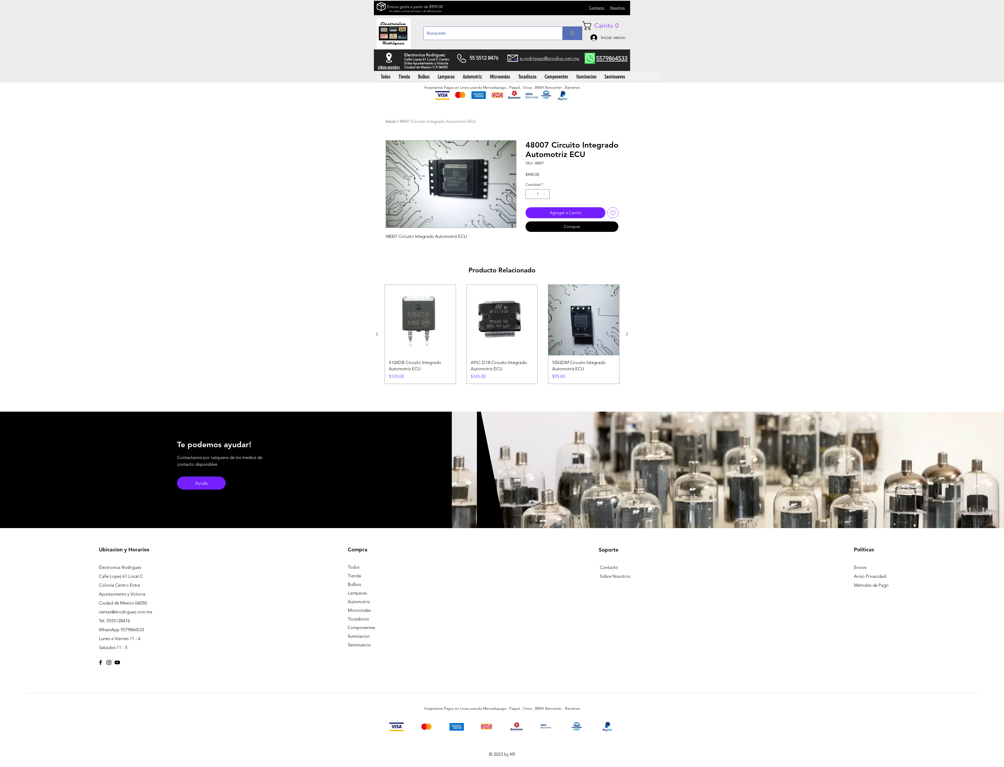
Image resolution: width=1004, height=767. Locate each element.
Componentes (361, 627)
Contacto (609, 567)
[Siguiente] (627, 334)
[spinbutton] (537, 194)
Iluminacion (359, 636)
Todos (354, 567)
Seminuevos (359, 644)
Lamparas (357, 593)
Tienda (354, 575)
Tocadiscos (358, 619)
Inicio (391, 121)
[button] (604, 25)
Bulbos (354, 584)
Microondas (359, 610)
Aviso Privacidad (870, 576)
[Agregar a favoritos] (612, 212)
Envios (860, 567)
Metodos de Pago (871, 585)
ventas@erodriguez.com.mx (125, 611)
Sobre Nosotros (615, 576)
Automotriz (359, 601)
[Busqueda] (572, 33)
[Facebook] (100, 662)
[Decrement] (529, 194)
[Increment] (545, 194)
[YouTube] (117, 662)
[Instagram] (109, 662)
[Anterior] (377, 334)
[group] (502, 334)
